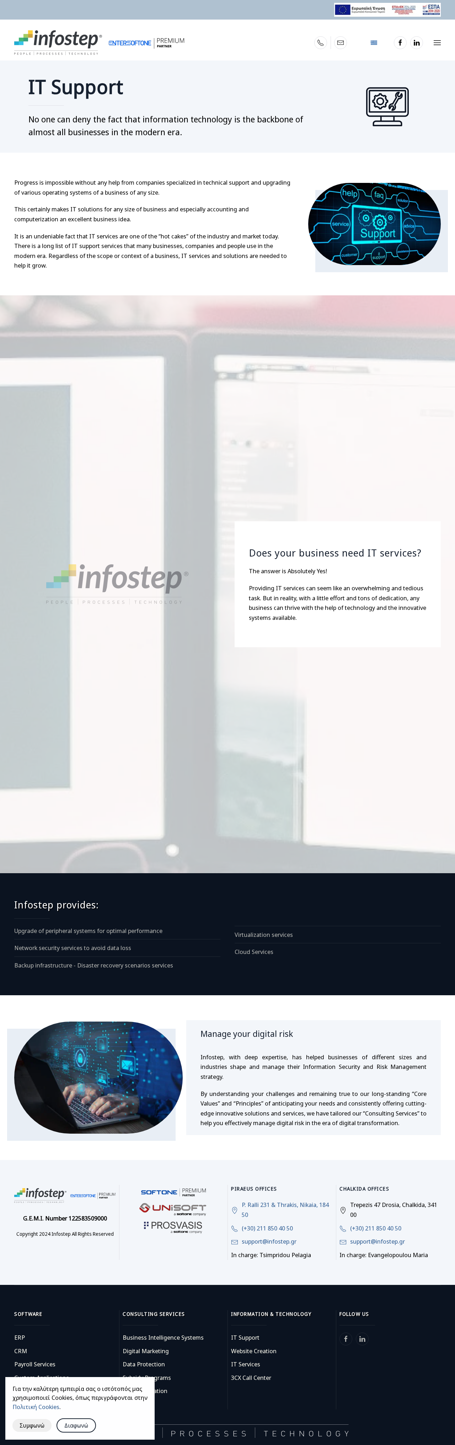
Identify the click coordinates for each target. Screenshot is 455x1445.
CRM (20, 1351)
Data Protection (144, 1364)
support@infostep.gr (269, 1241)
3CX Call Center (251, 1377)
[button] (437, 42)
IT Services (245, 1364)
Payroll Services (34, 1364)
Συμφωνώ (32, 1425)
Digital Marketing (146, 1351)
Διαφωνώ (76, 1425)
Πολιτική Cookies (35, 1407)
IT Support (245, 1337)
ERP (19, 1337)
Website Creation (254, 1351)
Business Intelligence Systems (163, 1337)
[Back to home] (99, 42)
